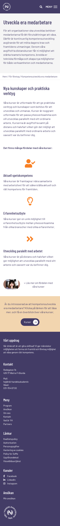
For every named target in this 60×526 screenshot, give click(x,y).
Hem (4, 76)
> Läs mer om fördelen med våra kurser (38, 284)
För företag (14, 76)
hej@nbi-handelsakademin (15, 381)
